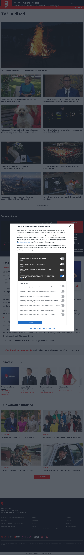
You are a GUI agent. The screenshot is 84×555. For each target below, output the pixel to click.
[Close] (70, 226)
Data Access (42, 328)
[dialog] (42, 277)
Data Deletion (32, 328)
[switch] (62, 258)
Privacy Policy (51, 328)
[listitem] (42, 255)
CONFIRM (30, 322)
